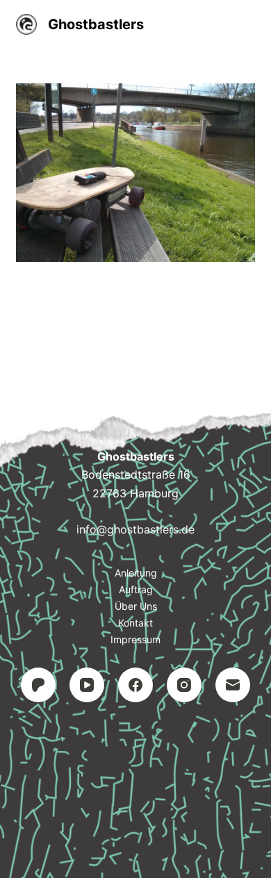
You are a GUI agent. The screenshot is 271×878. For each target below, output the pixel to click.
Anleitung (136, 573)
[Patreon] (38, 685)
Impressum (135, 639)
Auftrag (136, 589)
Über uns (136, 606)
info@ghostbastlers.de (135, 529)
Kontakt (135, 623)
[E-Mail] (232, 685)
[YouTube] (86, 685)
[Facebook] (135, 685)
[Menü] (249, 24)
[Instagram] (184, 685)
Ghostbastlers (96, 24)
